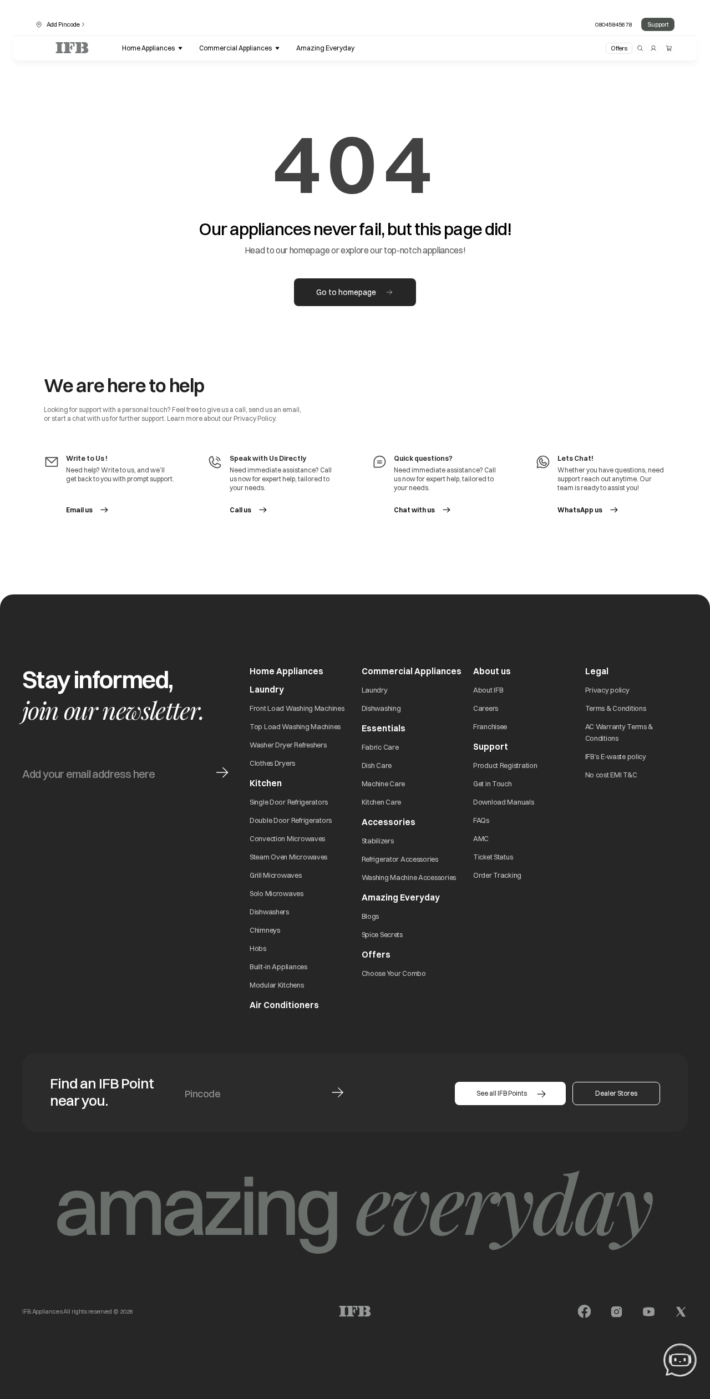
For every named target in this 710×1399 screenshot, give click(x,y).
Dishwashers (269, 911)
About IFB (488, 689)
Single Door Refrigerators (289, 801)
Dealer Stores (616, 1093)
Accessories (388, 822)
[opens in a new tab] (584, 1312)
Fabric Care (380, 746)
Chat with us (414, 510)
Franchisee (490, 726)
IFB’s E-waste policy (615, 756)
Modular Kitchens (277, 984)
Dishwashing (381, 708)
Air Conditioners (284, 1005)
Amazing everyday (325, 48)
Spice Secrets (382, 934)
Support (657, 24)
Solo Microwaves (276, 893)
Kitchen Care (382, 801)
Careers (485, 708)
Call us (240, 510)
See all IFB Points (501, 1093)
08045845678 (613, 24)
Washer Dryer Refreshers (288, 744)
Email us (79, 510)
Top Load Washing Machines (295, 726)
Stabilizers (378, 840)
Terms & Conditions (615, 708)
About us (492, 671)
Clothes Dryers (272, 763)
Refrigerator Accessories (400, 858)
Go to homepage (346, 292)
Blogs (370, 916)
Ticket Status (493, 856)
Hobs (258, 948)
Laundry (375, 689)
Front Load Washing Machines (297, 708)
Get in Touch (492, 783)
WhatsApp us (588, 510)
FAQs (481, 820)
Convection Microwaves (287, 838)
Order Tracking (497, 875)
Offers (619, 48)
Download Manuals (503, 801)
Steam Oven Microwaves (288, 856)
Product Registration (505, 765)
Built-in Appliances (278, 966)
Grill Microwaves (276, 875)
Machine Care (383, 783)
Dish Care (377, 765)
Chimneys (265, 929)
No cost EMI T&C (611, 774)
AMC (481, 838)
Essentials (383, 728)
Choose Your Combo (394, 973)
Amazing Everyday (401, 897)
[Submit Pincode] (337, 1092)
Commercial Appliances (412, 671)
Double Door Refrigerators (291, 820)
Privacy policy (607, 689)
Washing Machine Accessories (409, 877)
